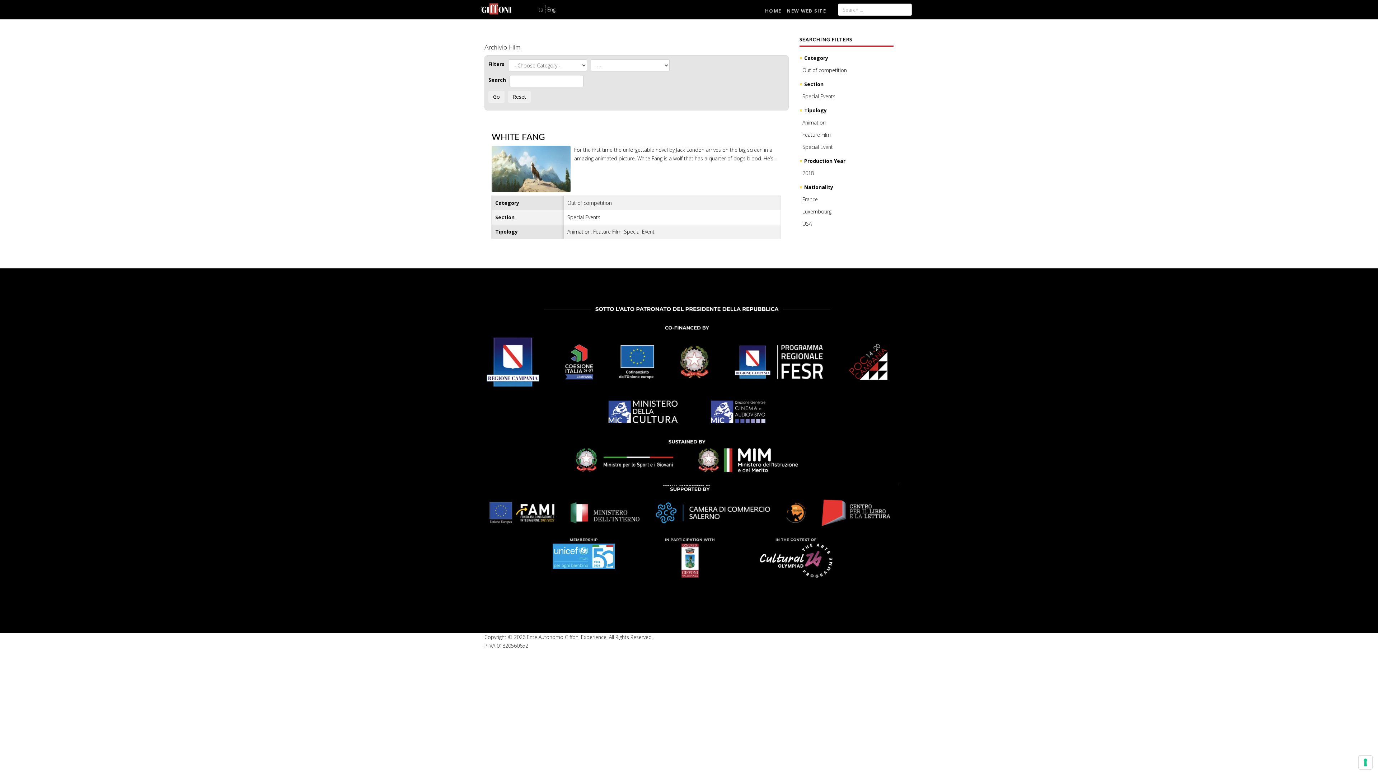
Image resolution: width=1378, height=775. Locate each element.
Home (773, 11)
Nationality (818, 187)
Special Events (818, 96)
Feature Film (816, 134)
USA (807, 223)
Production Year (824, 161)
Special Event (817, 147)
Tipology (815, 110)
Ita (540, 9)
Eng (551, 9)
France (810, 199)
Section (814, 84)
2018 (808, 173)
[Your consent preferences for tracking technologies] (1365, 762)
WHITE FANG (518, 137)
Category (816, 58)
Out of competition (824, 70)
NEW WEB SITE (806, 11)
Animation (814, 122)
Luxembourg (816, 211)
